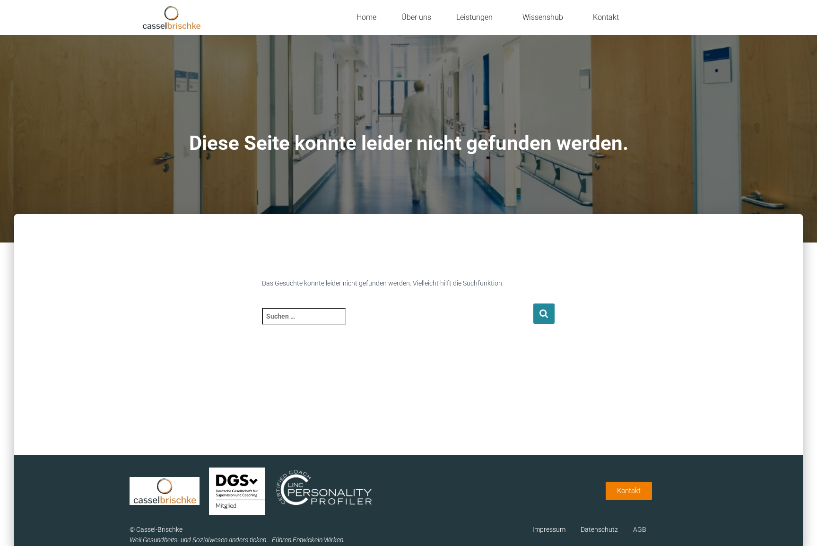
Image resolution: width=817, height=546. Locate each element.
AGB (639, 529)
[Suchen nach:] (397, 323)
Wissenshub (542, 17)
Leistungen (474, 17)
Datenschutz (599, 529)
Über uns (416, 17)
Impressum (548, 529)
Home (366, 17)
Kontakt (606, 17)
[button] (476, 17)
